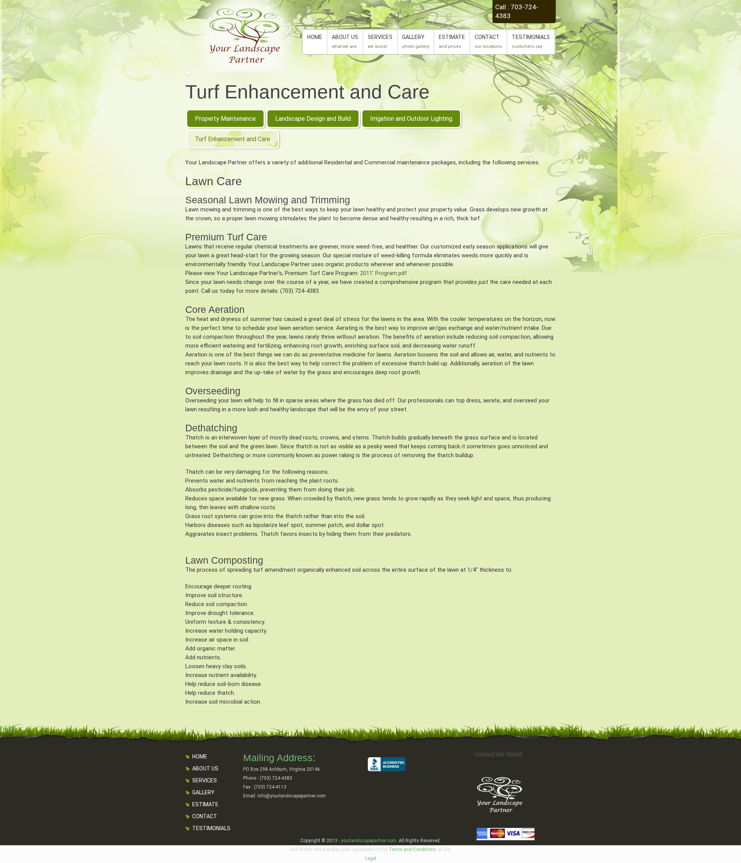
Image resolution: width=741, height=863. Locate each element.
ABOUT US (345, 41)
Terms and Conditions (412, 849)
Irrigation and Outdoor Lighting (411, 118)
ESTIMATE (452, 41)
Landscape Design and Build (313, 118)
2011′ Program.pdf (383, 273)
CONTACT (488, 41)
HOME (314, 37)
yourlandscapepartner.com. (369, 840)
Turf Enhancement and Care (307, 92)
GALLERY (415, 41)
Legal (370, 858)
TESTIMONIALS (531, 41)
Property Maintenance (225, 118)
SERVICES (380, 41)
